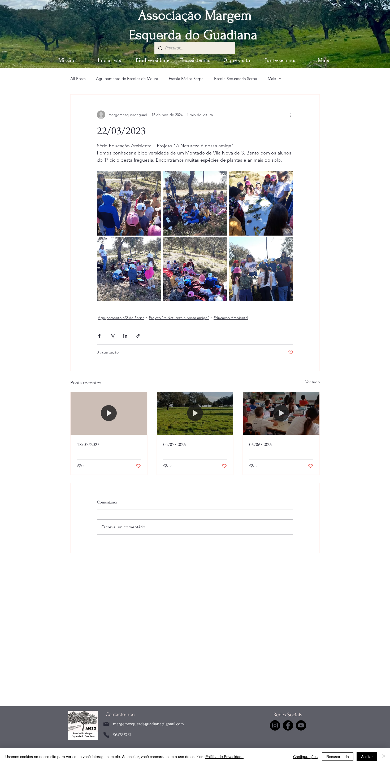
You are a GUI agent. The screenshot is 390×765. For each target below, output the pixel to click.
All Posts (77, 78)
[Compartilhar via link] (138, 335)
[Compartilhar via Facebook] (99, 335)
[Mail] (106, 723)
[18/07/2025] (109, 413)
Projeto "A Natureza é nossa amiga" (179, 317)
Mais (272, 78)
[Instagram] (275, 725)
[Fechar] (383, 756)
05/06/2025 (260, 444)
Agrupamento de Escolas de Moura (127, 78)
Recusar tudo (337, 756)
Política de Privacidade (224, 756)
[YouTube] (301, 725)
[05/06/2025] (281, 413)
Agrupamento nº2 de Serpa (121, 317)
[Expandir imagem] (129, 203)
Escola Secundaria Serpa (235, 78)
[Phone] (106, 734)
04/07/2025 (174, 444)
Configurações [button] (305, 756)
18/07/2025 (88, 444)
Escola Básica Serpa (186, 78)
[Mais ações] (290, 115)
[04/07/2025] (195, 413)
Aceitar (367, 756)
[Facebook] (288, 725)
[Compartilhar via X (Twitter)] (112, 335)
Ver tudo (312, 381)
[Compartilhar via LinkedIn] (125, 335)
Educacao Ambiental (231, 317)
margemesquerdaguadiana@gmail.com (148, 723)
